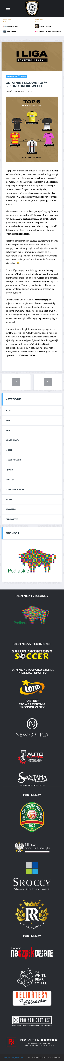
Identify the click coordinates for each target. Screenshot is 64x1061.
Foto (8, 410)
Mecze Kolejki (13, 460)
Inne (8, 420)
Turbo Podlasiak (15, 489)
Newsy (9, 470)
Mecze (9, 450)
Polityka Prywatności (14, 1057)
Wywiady (11, 509)
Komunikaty (12, 440)
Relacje (10, 479)
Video (9, 499)
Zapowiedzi (12, 519)
